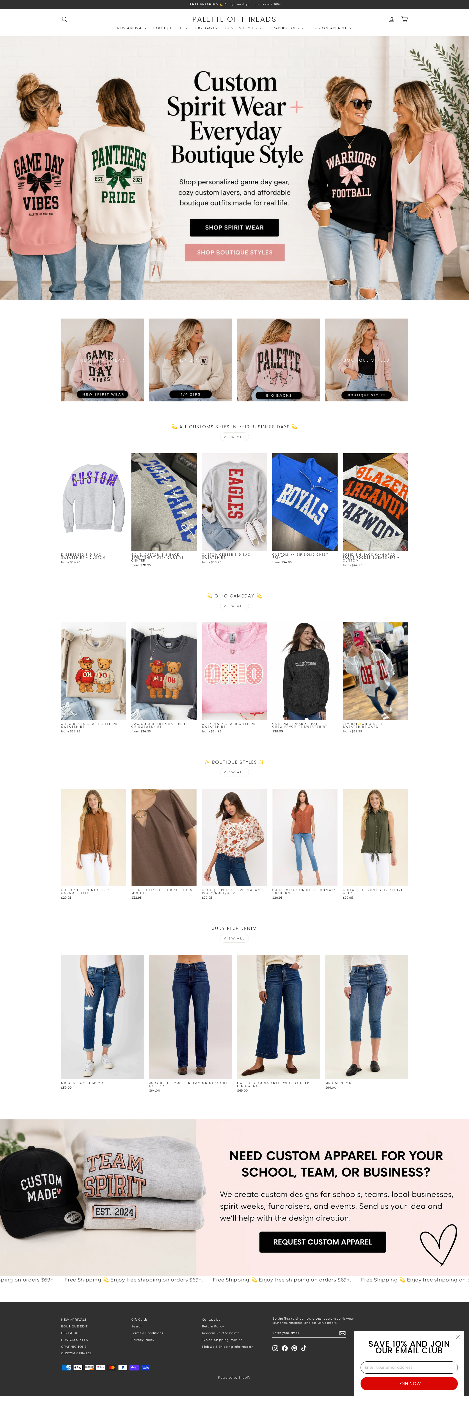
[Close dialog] (458, 1337)
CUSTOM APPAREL (329, 27)
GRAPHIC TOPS (285, 27)
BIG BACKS (206, 27)
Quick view (93, 545)
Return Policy (213, 1326)
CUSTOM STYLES (241, 27)
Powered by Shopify (234, 1377)
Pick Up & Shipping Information (228, 1346)
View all (234, 437)
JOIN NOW (409, 1383)
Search (136, 1326)
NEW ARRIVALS (131, 27)
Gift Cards (139, 1319)
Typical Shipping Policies (222, 1340)
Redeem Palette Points (221, 1333)
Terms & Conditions (147, 1333)
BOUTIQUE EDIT (168, 27)
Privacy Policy (143, 1340)
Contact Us (211, 1319)
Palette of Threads (234, 19)
